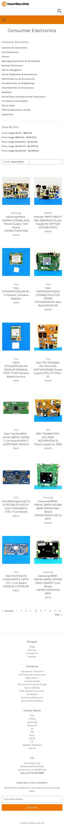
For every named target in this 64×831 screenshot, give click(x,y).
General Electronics (12, 65)
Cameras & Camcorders (15, 47)
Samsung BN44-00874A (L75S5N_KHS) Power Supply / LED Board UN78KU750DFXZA (16, 223)
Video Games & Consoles (32, 691)
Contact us (32, 653)
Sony (32, 735)
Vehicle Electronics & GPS (16, 109)
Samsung (32, 722)
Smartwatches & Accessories (18, 87)
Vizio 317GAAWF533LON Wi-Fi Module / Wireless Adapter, (16, 293)
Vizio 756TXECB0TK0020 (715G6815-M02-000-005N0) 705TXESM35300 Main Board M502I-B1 (48, 297)
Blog (32, 646)
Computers (32, 694)
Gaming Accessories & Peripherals (21, 61)
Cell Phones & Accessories (32, 674)
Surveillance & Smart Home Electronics (24, 96)
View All (32, 748)
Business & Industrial (32, 671)
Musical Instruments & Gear (32, 684)
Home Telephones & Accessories (19, 74)
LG (32, 728)
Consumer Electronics (32, 697)
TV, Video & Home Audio (15, 101)
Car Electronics (10, 52)
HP (32, 741)
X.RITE (32, 738)
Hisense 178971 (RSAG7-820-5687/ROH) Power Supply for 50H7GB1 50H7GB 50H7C (48, 222)
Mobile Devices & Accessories (18, 78)
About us (32, 650)
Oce (32, 715)
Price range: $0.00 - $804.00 (17, 132)
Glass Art (32, 725)
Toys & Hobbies (32, 687)
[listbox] (21, 162)
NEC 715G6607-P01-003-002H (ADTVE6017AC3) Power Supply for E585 (48, 439)
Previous (8, 611)
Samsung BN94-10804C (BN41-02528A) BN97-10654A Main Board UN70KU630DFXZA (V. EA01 (48, 510)
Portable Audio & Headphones (18, 83)
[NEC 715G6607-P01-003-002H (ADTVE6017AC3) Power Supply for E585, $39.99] (48, 407)
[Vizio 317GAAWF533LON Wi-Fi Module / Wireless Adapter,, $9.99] (16, 262)
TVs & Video (8, 105)
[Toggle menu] (32, 19)
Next (57, 614)
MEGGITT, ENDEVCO (32, 745)
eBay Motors (32, 678)
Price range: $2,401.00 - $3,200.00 (20, 146)
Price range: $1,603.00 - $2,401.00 (20, 141)
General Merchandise (32, 701)
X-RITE (32, 719)
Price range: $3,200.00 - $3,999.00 (20, 150)
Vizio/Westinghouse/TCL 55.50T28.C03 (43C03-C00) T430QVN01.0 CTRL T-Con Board (16, 506)
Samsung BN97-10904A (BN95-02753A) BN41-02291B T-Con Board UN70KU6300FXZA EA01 (48, 584)
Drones (5, 56)
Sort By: (6, 162)
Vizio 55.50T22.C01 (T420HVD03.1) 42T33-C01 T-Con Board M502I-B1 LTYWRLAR (16, 581)
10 (60, 610)
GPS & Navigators (12, 70)
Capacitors (7, 114)
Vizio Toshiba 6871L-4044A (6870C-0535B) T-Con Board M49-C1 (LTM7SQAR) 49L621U (16, 439)
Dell (32, 732)
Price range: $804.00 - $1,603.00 (19, 137)
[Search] (59, 11)
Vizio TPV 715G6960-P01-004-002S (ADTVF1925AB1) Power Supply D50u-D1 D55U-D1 (48, 369)
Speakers (7, 92)
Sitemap (32, 656)
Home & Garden (32, 681)
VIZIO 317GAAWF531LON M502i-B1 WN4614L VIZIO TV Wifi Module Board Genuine (16, 369)
